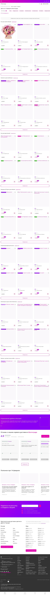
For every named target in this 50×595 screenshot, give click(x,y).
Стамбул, (39, 543)
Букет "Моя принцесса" (38, 265)
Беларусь (30, 546)
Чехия (42, 535)
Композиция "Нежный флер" (39, 402)
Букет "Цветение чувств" (38, 290)
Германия (31, 532)
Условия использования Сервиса (30, 565)
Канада (42, 532)
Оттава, (39, 532)
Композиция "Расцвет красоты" (23, 378)
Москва (2, 539)
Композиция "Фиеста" (21, 402)
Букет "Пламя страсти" (21, 290)
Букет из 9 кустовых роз (38, 153)
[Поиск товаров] (44, 1)
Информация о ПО (20, 573)
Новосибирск (3, 543)
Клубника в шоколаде (42, 567)
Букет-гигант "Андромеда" (22, 234)
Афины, (27, 528)
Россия (42, 528)
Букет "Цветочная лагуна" (39, 209)
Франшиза (19, 567)
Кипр (43, 530)
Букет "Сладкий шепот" (4, 290)
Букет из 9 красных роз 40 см (5, 178)
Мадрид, (27, 545)
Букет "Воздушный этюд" (38, 122)
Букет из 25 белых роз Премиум (39, 234)
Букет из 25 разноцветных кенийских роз (24, 178)
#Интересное (4, 484)
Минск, (27, 546)
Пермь (14, 530)
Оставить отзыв (45, 436)
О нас (18, 558)
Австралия (43, 541)
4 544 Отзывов (14, 436)
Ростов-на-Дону (16, 532)
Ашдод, (27, 530)
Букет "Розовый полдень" (22, 122)
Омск (14, 528)
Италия (41, 539)
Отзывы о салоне (29, 570)
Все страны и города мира (31, 550)
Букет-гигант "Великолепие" (5, 209)
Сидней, (39, 541)
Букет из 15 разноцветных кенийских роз (41, 66)
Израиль (30, 530)
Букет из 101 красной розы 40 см (6, 234)
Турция (43, 543)
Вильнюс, (28, 535)
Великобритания (32, 541)
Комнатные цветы (41, 568)
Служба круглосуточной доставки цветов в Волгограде (11, 584)
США (33, 543)
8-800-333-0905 (43, 523)
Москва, (39, 528)
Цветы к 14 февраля (42, 572)
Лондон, (27, 541)
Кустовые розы (35, 10)
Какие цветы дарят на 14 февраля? (28, 487)
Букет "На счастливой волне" (22, 98)
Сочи (14, 537)
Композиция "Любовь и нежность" (23, 265)
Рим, (39, 539)
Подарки (40, 565)
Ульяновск (15, 539)
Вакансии (19, 574)
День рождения (41, 558)
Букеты (39, 562)
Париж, (39, 533)
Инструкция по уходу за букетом (30, 568)
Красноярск (3, 537)
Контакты (27, 558)
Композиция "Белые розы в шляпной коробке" (23, 347)
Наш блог (19, 570)
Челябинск (15, 543)
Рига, (39, 537)
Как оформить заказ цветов (31, 572)
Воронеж (2, 530)
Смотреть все (14, 21)
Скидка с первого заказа (30, 573)
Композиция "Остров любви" (39, 346)
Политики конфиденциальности (30, 563)
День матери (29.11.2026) (43, 573)
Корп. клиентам (20, 565)
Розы (10, 10)
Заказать (14, 45)
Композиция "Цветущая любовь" (6, 346)
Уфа (13, 541)
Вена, (27, 533)
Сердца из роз (15, 10)
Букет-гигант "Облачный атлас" (23, 153)
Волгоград (4, 3)
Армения (30, 537)
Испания (31, 545)
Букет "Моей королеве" (21, 209)
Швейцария (31, 539)
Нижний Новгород (4, 541)
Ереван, (27, 537)
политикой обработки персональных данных (34, 512)
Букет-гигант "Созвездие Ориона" (23, 66)
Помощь (27, 560)
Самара (14, 533)
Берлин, (27, 532)
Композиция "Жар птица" (38, 378)
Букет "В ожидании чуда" (5, 153)
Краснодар (3, 535)
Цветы (39, 560)
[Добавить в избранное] (15, 24)
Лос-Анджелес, (29, 543)
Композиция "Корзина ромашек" (6, 402)
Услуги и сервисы (20, 568)
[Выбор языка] (41, 3)
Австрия (29, 533)
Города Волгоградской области (6, 546)
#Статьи (8, 484)
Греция (30, 528)
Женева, (27, 539)
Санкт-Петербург (16, 535)
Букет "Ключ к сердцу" (4, 98)
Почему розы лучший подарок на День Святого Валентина (9, 487)
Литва (31, 535)
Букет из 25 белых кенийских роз (40, 178)
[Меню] (48, 1)
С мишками (21, 10)
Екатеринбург (3, 532)
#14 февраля (13, 484)
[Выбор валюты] (39, 3)
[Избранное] (46, 1)
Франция (43, 533)
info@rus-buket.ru (5, 569)
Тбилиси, (40, 545)
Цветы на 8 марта (41, 570)
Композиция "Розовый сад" (5, 378)
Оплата (18, 562)
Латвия (41, 537)
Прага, (39, 535)
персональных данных (30, 509)
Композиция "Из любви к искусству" (40, 98)
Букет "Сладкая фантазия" (5, 122)
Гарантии (19, 563)
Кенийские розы (28, 10)
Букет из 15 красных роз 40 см (5, 66)
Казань (2, 533)
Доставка (19, 560)
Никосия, (40, 530)
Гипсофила (41, 10)
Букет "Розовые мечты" (4, 265)
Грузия (43, 545)
